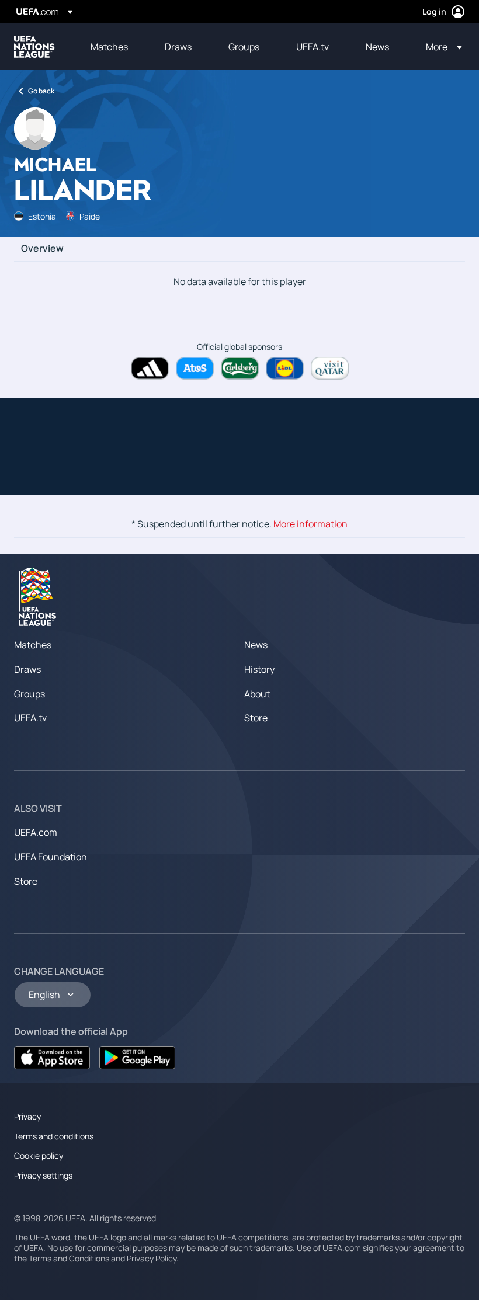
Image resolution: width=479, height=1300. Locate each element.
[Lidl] (285, 368)
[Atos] (195, 368)
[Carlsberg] (240, 368)
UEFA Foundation (50, 856)
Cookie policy (38, 1155)
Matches (32, 644)
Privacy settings (43, 1175)
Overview (42, 249)
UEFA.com (35, 832)
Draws (27, 669)
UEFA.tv (30, 717)
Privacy (27, 1116)
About (257, 693)
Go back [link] (41, 91)
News (256, 644)
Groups (29, 693)
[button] (440, 47)
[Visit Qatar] (330, 368)
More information (310, 523)
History (259, 669)
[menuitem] (113, 47)
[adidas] (150, 368)
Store (256, 717)
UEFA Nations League (34, 47)
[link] (109, 47)
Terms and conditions (53, 1136)
